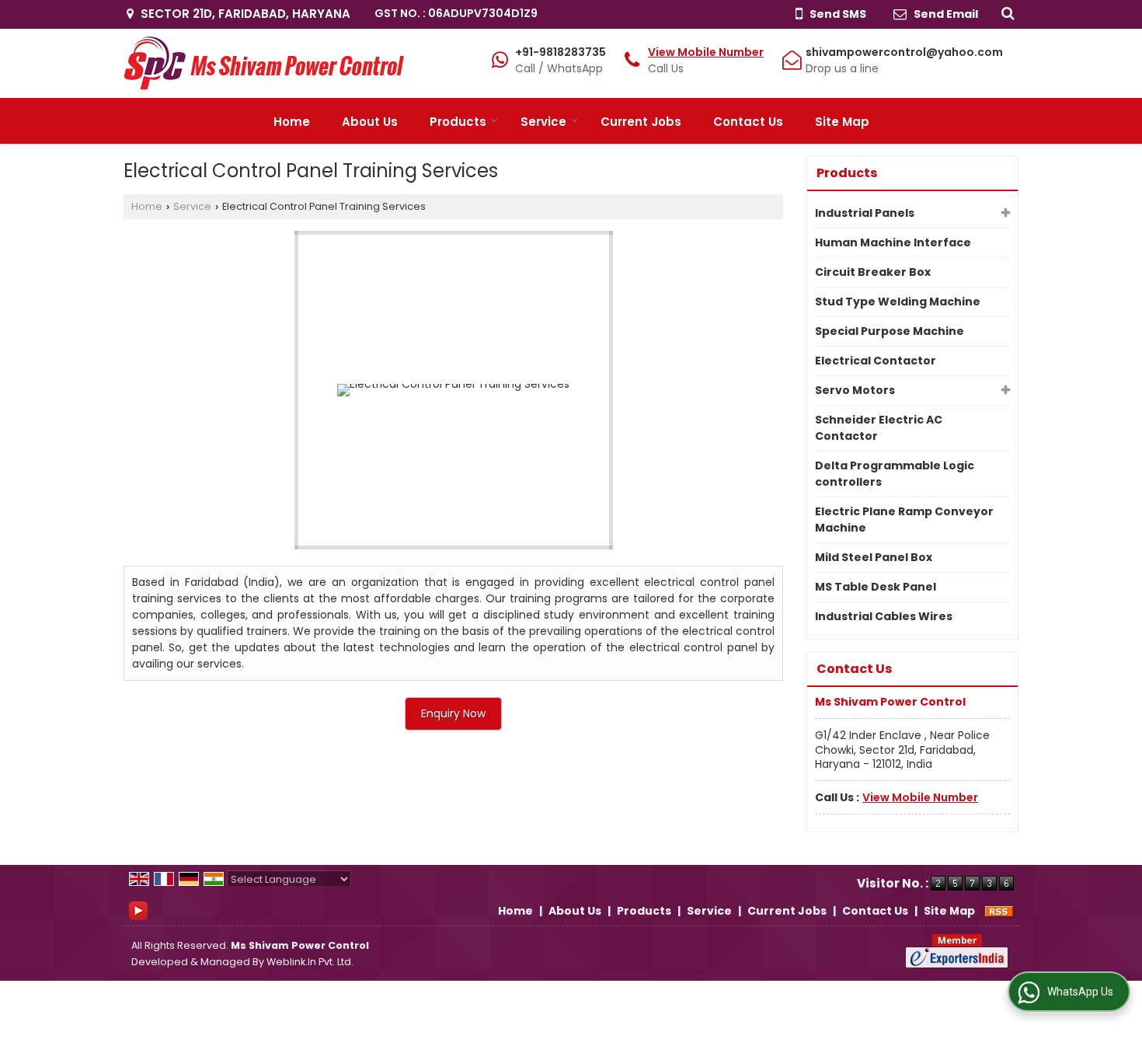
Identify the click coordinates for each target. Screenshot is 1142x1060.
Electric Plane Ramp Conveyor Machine (904, 519)
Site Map (842, 121)
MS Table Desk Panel (875, 587)
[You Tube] (138, 910)
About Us (370, 121)
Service (543, 121)
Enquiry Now (453, 713)
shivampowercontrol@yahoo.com (904, 52)
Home (291, 121)
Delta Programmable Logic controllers (894, 474)
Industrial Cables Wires (883, 616)
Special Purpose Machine (889, 331)
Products (458, 121)
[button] (706, 52)
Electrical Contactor (875, 360)
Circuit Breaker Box (873, 272)
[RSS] (999, 911)
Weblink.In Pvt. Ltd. (309, 961)
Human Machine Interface (893, 242)
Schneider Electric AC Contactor (878, 428)
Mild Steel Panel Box (873, 557)
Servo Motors (855, 390)
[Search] (1005, 12)
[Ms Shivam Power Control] (264, 63)
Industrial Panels (864, 213)
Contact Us (748, 121)
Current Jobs (641, 121)
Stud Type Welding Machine (897, 301)
